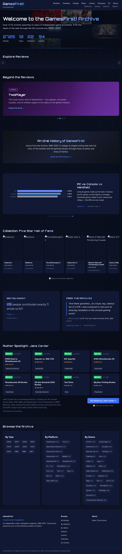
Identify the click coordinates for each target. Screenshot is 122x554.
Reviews (56, 3)
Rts (100, 481)
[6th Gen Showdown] (59, 216)
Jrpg (100, 461)
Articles (76, 3)
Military (90, 466)
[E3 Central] (64, 118)
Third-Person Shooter (96, 500)
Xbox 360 (52, 481)
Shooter (91, 486)
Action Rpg (105, 442)
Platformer (107, 471)
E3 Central (65, 543)
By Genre (90, 437)
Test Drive (68, 382)
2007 (17, 442)
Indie (89, 461)
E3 (109, 3)
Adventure (92, 447)
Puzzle (90, 476)
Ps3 (60, 471)
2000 (9, 451)
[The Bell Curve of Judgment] (54, 216)
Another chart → (94, 206)
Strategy (104, 490)
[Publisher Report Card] (52, 216)
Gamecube (52, 456)
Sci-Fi (110, 481)
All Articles (65, 520)
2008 (9, 442)
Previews (66, 3)
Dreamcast (52, 442)
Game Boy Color (54, 451)
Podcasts (101, 3)
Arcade (107, 447)
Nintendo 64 (52, 461)
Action (90, 442)
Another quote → (90, 325)
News (83, 3)
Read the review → (73, 325)
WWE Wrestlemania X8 (104, 359)
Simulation (106, 486)
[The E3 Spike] (67, 216)
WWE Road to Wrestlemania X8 (12, 360)
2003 (17, 447)
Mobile (66, 456)
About (115, 3)
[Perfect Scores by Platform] (69, 216)
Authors (106, 6)
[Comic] (60, 118)
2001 (32, 447)
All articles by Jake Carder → (103, 400)
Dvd (66, 442)
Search (115, 6)
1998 (24, 451)
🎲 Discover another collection (61, 278)
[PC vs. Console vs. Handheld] (72, 216)
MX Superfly (69, 359)
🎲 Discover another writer (103, 405)
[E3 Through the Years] (64, 216)
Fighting (90, 456)
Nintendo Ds (69, 461)
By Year (9, 437)
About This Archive (99, 520)
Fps (102, 456)
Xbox (60, 476)
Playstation (63, 466)
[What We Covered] (57, 216)
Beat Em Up (92, 451)
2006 (25, 442)
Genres (97, 6)
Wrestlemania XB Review (16, 382)
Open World (92, 471)
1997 (31, 451)
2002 (25, 447)
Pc (49, 466)
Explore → (81, 206)
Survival (91, 495)
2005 (32, 442)
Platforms (88, 6)
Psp (70, 471)
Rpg (89, 481)
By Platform (51, 437)
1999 (16, 451)
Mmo (102, 466)
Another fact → (12, 318)
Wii (49, 476)
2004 (9, 447)
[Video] (62, 118)
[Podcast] (57, 118)
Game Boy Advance (56, 447)
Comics (92, 3)
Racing (102, 476)
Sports (90, 490)
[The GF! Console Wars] (49, 216)
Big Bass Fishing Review (104, 382)
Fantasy (107, 451)
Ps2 (49, 471)
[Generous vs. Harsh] (62, 216)
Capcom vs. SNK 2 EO (44, 359)
